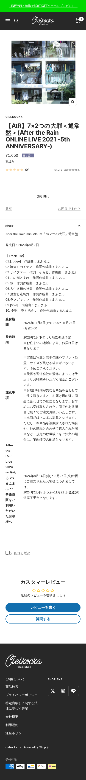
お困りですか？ (69, 208)
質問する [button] (43, 619)
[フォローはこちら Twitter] (53, 691)
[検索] (16, 21)
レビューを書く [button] (43, 607)
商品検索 (12, 686)
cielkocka (14, 116)
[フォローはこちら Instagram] (63, 691)
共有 (9, 208)
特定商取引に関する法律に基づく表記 (22, 705)
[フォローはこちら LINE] (73, 691)
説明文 (10, 225)
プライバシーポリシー (22, 695)
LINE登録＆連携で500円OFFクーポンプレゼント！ (43, 6)
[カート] (78, 20)
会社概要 (12, 716)
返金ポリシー (15, 733)
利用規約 (12, 725)
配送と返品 (22, 553)
